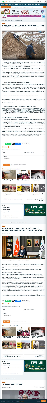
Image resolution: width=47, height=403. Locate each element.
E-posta (29, 152)
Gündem (6, 4)
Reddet (38, 401)
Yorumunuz (5, 156)
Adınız (4, 152)
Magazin (39, 4)
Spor (22, 4)
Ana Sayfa (2, 20)
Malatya (36, 4)
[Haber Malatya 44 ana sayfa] (4, 2)
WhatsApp (8, 143)
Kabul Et (43, 401)
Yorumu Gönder (6, 164)
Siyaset (13, 4)
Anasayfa (2, 4)
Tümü (44, 7)
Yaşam (33, 4)
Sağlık (25, 4)
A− (35, 233)
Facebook (18, 143)
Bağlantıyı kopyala (26, 143)
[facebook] (45, 4)
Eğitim (20, 4)
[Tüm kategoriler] (45, 2)
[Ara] (41, 2)
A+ (37, 233)
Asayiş (10, 4)
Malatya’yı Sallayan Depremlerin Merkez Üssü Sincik (20, 7)
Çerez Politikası (21, 401)
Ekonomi (16, 4)
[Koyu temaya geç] (43, 2)
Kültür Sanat (29, 4)
